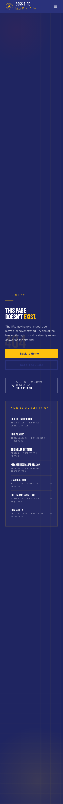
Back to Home (31, 353)
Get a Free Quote (31, 365)
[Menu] (55, 6)
